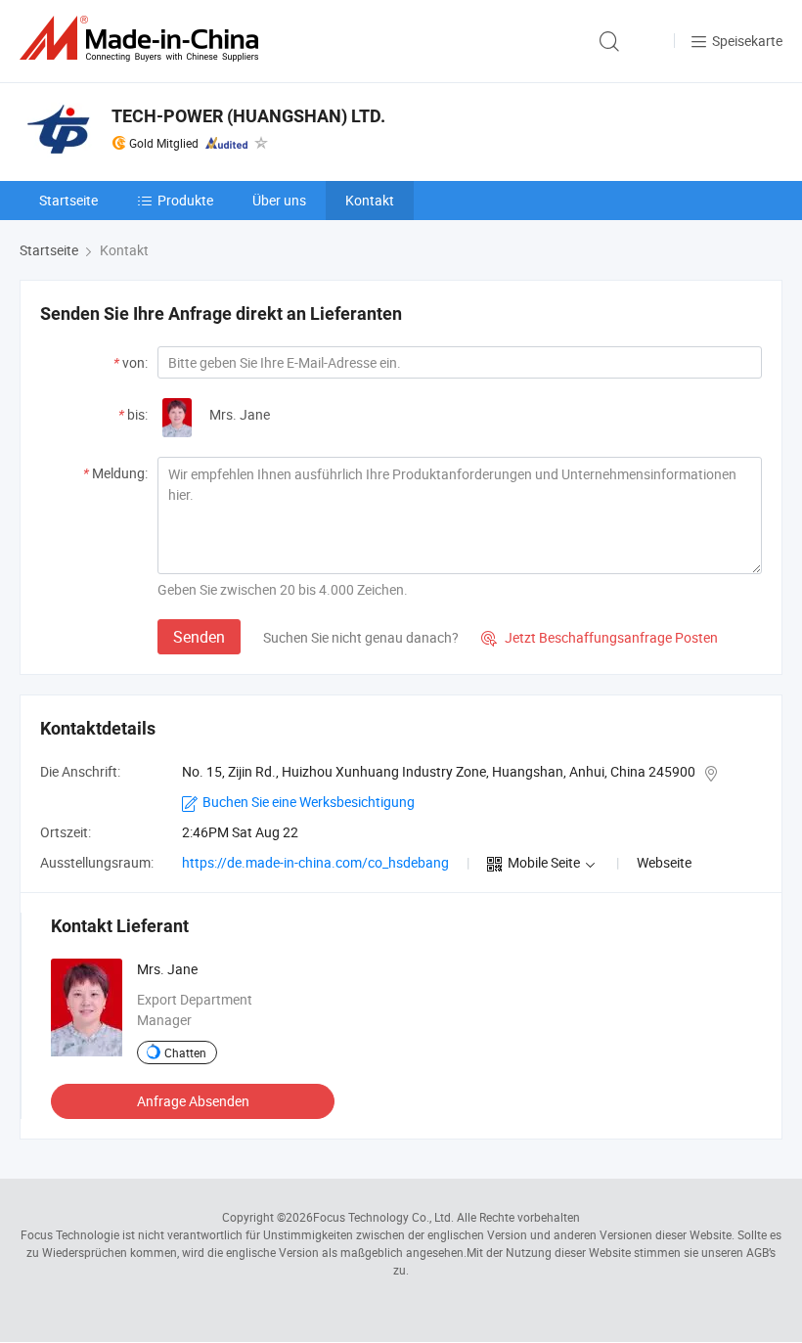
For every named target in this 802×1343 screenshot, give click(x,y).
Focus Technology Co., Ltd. (383, 1217)
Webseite (664, 862)
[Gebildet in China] (143, 39)
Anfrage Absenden (193, 1101)
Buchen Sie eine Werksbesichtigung (308, 801)
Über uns (279, 200)
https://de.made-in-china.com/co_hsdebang (315, 862)
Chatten (185, 1052)
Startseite (68, 200)
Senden (199, 637)
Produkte (185, 200)
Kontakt (369, 200)
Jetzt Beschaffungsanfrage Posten (599, 637)
